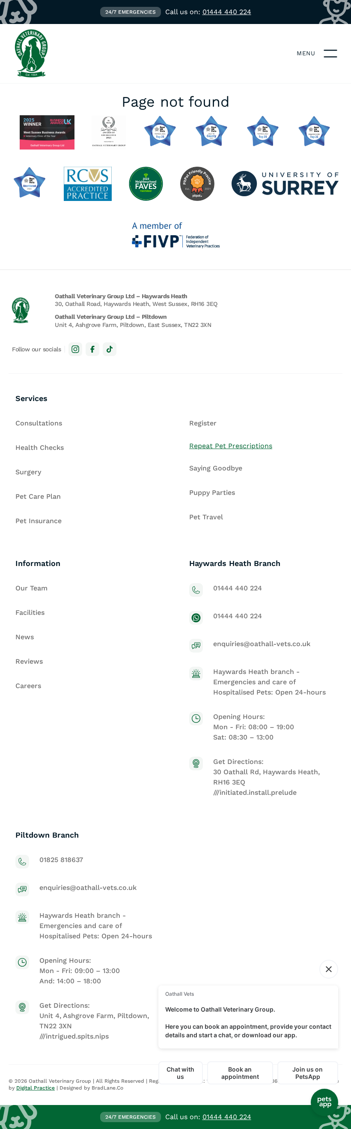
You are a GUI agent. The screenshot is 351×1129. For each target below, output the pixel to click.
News (24, 637)
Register (203, 423)
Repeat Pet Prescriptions (230, 446)
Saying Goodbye (215, 468)
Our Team (31, 588)
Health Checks (39, 447)
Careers (28, 686)
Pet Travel (206, 517)
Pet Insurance (38, 521)
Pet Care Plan (38, 496)
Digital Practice (35, 1088)
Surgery (28, 472)
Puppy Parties (212, 492)
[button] (330, 54)
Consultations (38, 423)
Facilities (30, 612)
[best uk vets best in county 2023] (211, 132)
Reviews (29, 661)
